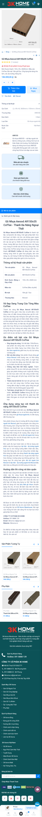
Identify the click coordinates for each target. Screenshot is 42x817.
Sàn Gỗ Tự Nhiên (9, 701)
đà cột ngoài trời (28, 435)
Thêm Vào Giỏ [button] (14, 89)
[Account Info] (34, 813)
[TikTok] (24, 798)
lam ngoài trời (15, 350)
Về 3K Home (7, 746)
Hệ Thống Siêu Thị (9, 766)
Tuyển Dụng (7, 753)
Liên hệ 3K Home (9, 737)
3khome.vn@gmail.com (12, 675)
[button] (34, 544)
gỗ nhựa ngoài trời (23, 415)
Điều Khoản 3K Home (10, 756)
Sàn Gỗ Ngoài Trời (9, 688)
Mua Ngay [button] (34, 89)
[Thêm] (13, 83)
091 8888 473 (9, 669)
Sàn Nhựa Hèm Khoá (10, 698)
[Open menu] (21, 813)
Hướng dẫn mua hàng (10, 724)
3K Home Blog (8, 717)
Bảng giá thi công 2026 (11, 721)
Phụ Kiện (6, 708)
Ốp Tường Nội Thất (10, 705)
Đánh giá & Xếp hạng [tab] (11, 216)
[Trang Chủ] (8, 813)
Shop (7, 52)
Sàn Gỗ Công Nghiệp (10, 692)
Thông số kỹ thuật (8, 104)
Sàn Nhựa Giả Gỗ (9, 695)
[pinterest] (30, 798)
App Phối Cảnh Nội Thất (11, 750)
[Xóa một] (4, 83)
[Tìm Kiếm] (15, 813)
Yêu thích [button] (7, 96)
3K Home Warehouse (24, 507)
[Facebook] (4, 798)
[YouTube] (11, 798)
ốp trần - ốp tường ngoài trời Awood (23, 463)
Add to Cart (32, 808)
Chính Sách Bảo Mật (10, 759)
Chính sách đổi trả (9, 730)
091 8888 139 (20, 657)
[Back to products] (36, 55)
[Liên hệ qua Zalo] (37, 804)
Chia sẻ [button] (17, 96)
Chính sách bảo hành (10, 734)
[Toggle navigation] (3, 4)
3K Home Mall (8, 762)
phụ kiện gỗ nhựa (26, 484)
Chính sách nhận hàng (11, 727)
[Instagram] (17, 798)
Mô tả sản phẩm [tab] (9, 211)
